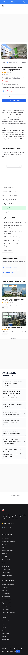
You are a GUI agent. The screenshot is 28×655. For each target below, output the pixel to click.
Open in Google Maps (20, 178)
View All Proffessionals (8, 612)
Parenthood (5, 621)
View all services (7, 250)
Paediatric (4, 553)
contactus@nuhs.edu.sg (11, 84)
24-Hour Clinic (6, 538)
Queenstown (13, 62)
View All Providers (7, 575)
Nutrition (4, 624)
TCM (3, 563)
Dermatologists (6, 609)
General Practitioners (8, 584)
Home (3, 62)
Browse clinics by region (9, 274)
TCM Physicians (6, 606)
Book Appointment (15, 100)
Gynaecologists (6, 599)
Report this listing (15, 495)
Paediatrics (5, 587)
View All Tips (5, 639)
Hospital (23, 62)
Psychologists (6, 596)
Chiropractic (5, 566)
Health (4, 627)
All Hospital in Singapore (9, 272)
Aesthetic (4, 544)
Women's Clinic (6, 560)
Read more (4, 143)
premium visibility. (20, 2)
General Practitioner (7, 550)
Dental (4, 547)
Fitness (4, 636)
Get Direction (15, 96)
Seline (18, 651)
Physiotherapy (6, 569)
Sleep (3, 630)
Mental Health (6, 633)
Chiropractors (6, 593)
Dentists (4, 590)
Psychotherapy (6, 572)
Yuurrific (20, 649)
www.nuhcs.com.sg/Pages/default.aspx (14, 87)
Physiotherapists (6, 603)
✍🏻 (6, 527)
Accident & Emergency (8, 541)
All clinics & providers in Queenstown (12, 270)
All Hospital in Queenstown (10, 267)
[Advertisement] (14, 28)
